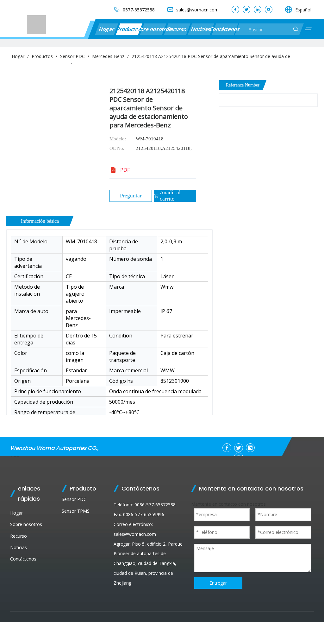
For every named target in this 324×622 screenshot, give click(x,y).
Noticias (201, 29)
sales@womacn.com (135, 534)
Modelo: (117, 138)
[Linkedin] (257, 9)
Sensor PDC (74, 499)
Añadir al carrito (170, 196)
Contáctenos (225, 29)
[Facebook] (235, 9)
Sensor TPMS (76, 511)
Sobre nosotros (153, 29)
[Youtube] (268, 9)
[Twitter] (246, 9)
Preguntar (131, 196)
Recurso (177, 29)
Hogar (106, 29)
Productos (128, 29)
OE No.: (117, 148)
